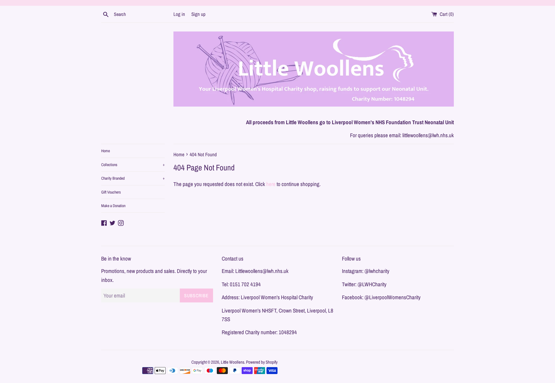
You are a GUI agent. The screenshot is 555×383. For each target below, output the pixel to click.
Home (105, 150)
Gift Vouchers (111, 192)
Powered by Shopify (262, 362)
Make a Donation (113, 205)
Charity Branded (133, 178)
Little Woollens (232, 362)
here (270, 184)
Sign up (198, 14)
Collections (133, 164)
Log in (179, 14)
